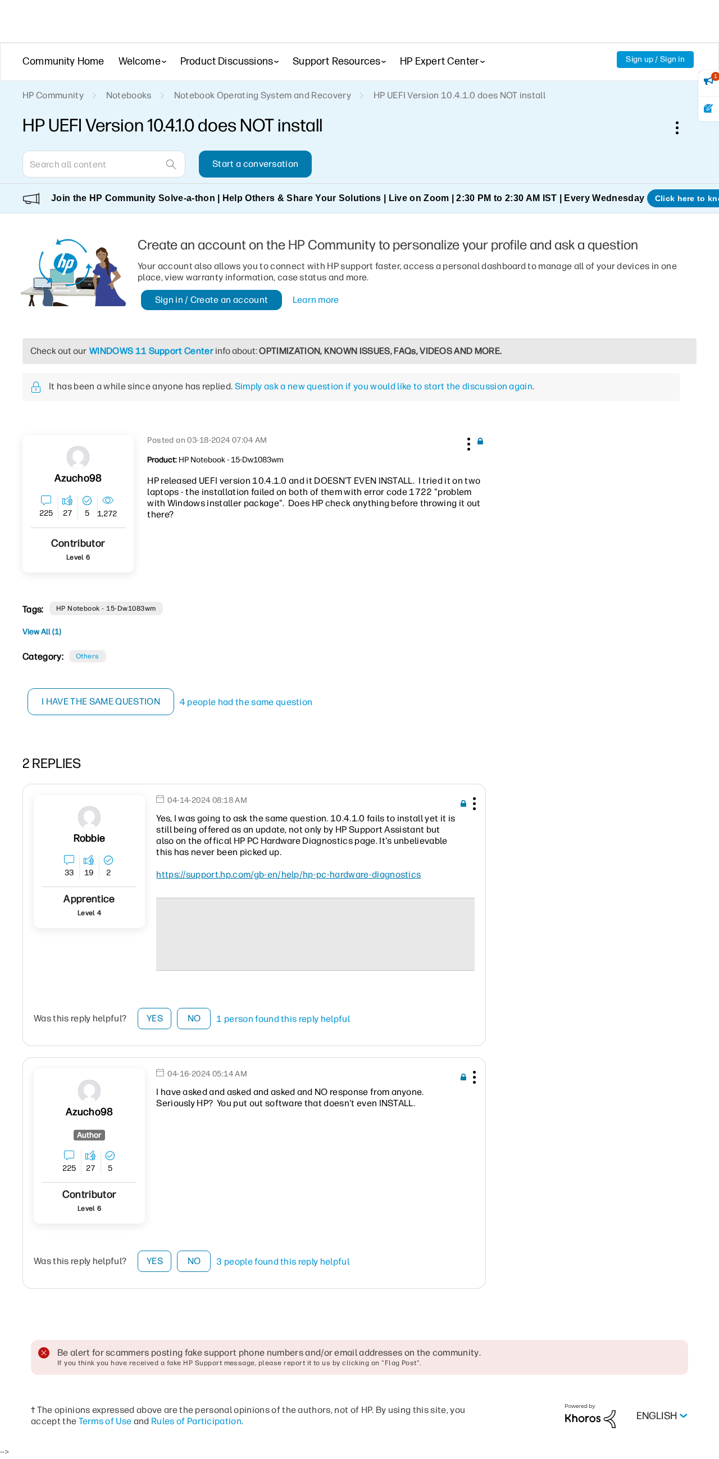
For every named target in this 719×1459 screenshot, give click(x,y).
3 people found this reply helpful (282, 1261)
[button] (467, 442)
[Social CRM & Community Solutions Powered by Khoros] (590, 1415)
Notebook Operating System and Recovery (262, 95)
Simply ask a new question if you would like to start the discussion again (384, 386)
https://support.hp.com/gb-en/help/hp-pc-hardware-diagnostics (288, 874)
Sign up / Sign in (655, 59)
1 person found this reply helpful (283, 1018)
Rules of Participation (196, 1421)
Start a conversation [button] (255, 163)
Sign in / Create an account (212, 299)
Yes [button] (155, 1018)
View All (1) (41, 632)
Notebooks (129, 95)
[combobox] (103, 164)
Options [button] (683, 127)
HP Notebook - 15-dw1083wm (106, 608)
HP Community (53, 95)
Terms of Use (105, 1421)
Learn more (316, 299)
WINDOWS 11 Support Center (151, 351)
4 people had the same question (246, 702)
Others (87, 656)
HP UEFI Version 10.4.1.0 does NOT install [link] (459, 95)
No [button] (194, 1018)
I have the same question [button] (101, 701)
